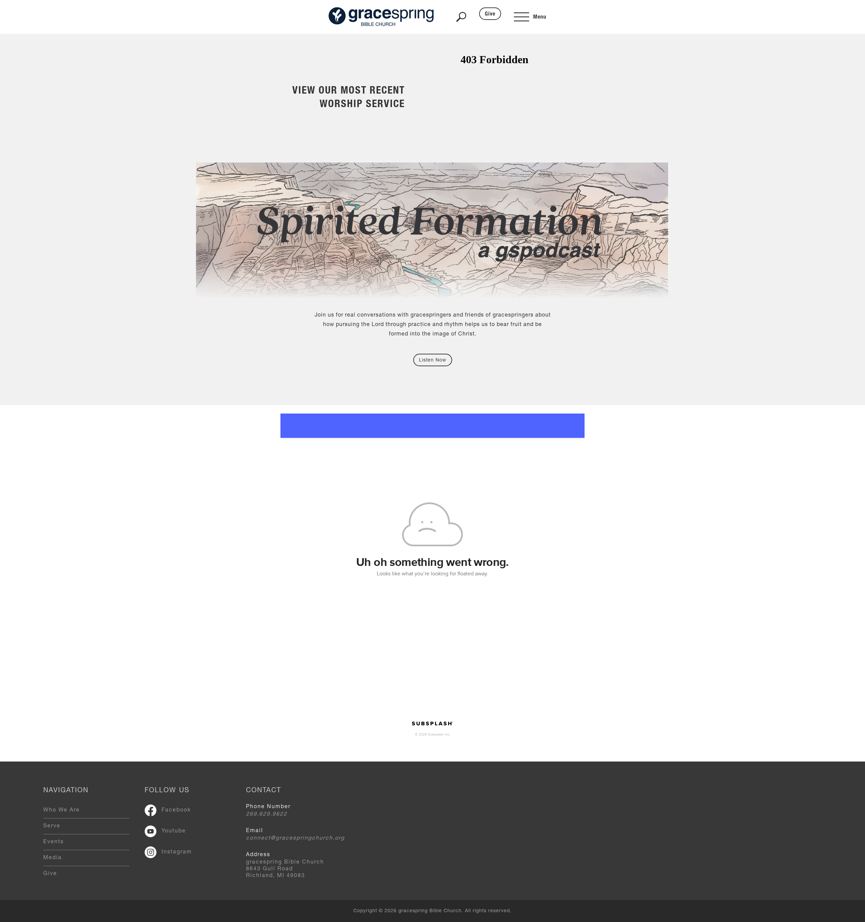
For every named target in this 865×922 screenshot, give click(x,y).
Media (52, 858)
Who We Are (61, 810)
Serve (51, 826)
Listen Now (432, 360)
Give (490, 14)
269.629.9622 (266, 814)
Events (53, 842)
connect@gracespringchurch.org (295, 838)
